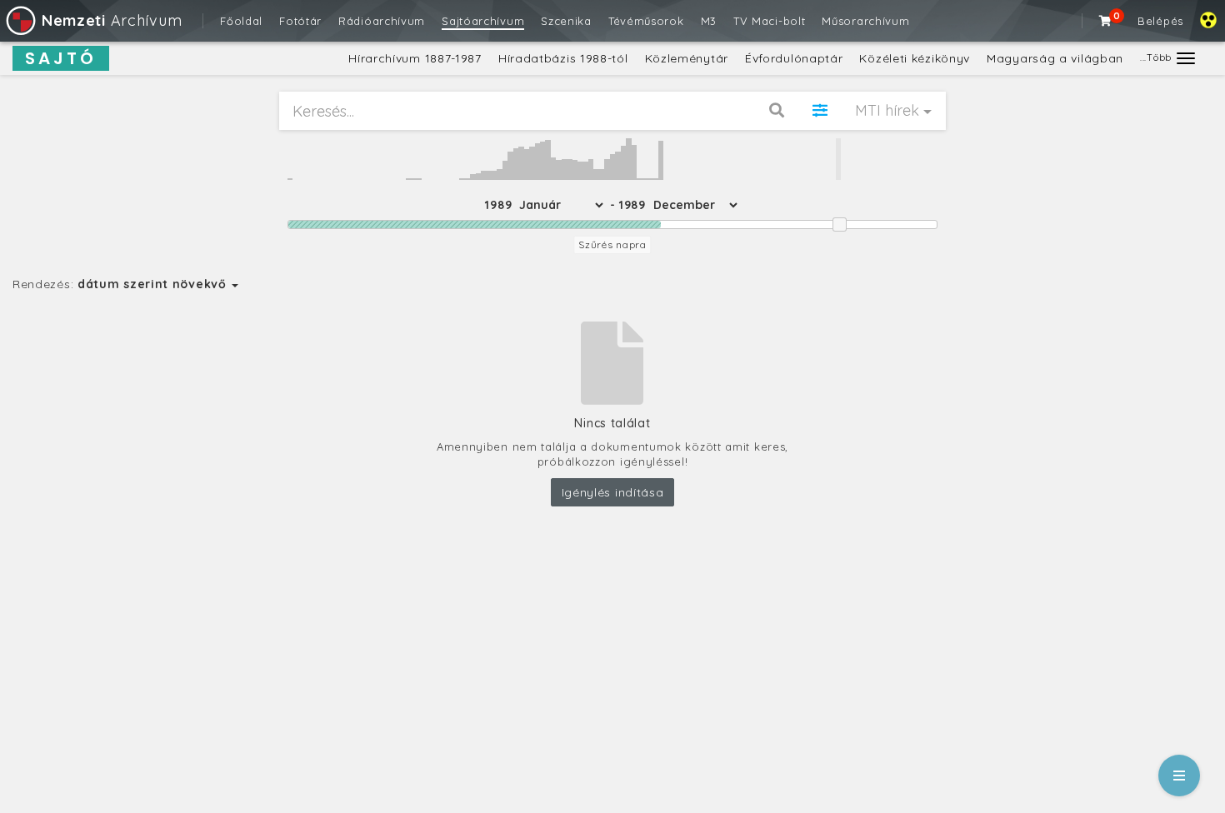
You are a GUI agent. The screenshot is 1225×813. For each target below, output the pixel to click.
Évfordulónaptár (794, 58)
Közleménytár (686, 58)
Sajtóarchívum (483, 20)
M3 (709, 20)
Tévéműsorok (646, 20)
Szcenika (566, 20)
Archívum (112, 20)
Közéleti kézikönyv (914, 58)
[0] (1105, 20)
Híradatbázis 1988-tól (563, 58)
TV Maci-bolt (769, 20)
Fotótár (300, 20)
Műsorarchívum (865, 20)
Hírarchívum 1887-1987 (415, 58)
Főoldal (241, 20)
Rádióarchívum (381, 20)
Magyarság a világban (1055, 58)
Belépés (1160, 20)
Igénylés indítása (613, 492)
